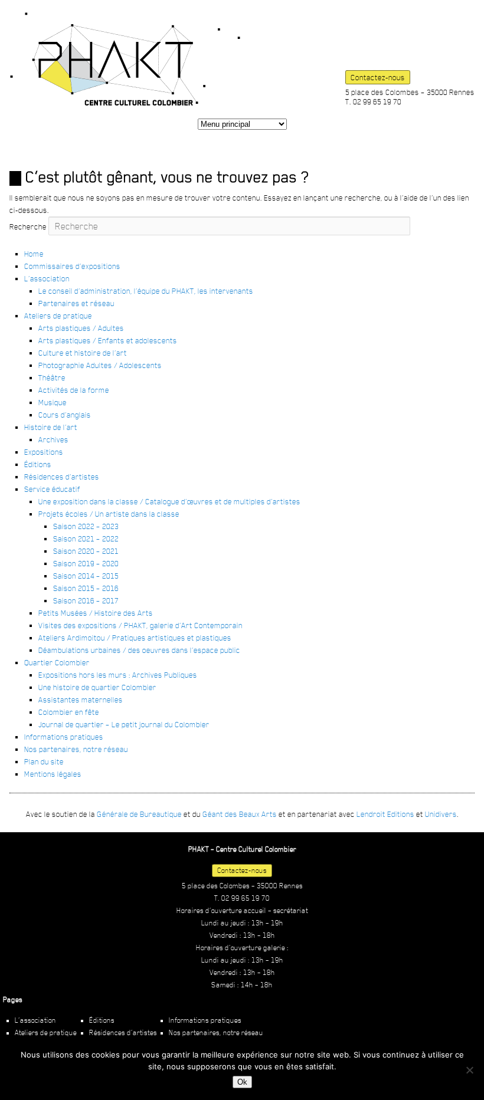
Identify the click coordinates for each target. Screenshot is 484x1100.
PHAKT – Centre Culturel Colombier (125, 59)
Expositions (43, 452)
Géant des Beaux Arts (239, 814)
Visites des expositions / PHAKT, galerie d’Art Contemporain (140, 625)
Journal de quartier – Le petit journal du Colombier (124, 724)
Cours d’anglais (64, 414)
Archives (53, 439)
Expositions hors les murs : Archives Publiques (117, 674)
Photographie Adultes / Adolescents (100, 365)
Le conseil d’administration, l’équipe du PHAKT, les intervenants (145, 290)
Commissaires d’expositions (72, 266)
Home (34, 253)
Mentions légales (52, 774)
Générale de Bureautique (139, 814)
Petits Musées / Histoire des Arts (95, 613)
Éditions (37, 464)
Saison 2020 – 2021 (86, 551)
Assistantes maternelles (80, 699)
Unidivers (441, 814)
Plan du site (44, 761)
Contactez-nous (378, 77)
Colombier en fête (68, 712)
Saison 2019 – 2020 (86, 563)
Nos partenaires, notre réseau (76, 749)
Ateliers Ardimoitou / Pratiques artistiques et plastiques (134, 637)
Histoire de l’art (50, 427)
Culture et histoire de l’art (82, 352)
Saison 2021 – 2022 (86, 538)
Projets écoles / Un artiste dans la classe (108, 513)
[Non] (469, 1070)
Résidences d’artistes (61, 476)
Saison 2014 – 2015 (86, 575)
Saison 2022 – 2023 (86, 526)
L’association (47, 278)
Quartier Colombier (57, 662)
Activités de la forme (73, 390)
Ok (242, 1082)
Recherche (28, 226)
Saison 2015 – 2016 (86, 588)
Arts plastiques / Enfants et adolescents (107, 340)
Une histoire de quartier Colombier (97, 687)
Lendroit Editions (385, 814)
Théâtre (52, 377)
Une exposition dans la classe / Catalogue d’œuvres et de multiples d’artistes (169, 501)
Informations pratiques (63, 736)
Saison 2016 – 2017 (86, 600)
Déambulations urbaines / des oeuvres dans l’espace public (139, 650)
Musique (52, 402)
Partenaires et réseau (76, 303)
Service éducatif (52, 489)
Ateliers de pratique (58, 315)
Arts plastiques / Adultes (81, 328)
